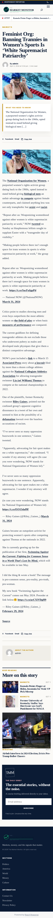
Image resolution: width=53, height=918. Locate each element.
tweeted (36, 223)
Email (17, 139)
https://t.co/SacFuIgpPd (22, 290)
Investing (7, 750)
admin (15, 64)
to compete (27, 198)
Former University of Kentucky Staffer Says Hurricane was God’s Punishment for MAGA (32, 704)
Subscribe (29, 808)
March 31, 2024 (11, 301)
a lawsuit (40, 362)
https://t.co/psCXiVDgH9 (32, 599)
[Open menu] (48, 9)
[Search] (41, 9)
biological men (32, 193)
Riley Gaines (20, 401)
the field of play (23, 320)
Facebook (9, 139)
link (30, 358)
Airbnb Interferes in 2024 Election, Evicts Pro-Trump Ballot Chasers (26, 755)
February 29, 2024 (12, 611)
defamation (8, 419)
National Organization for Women (26, 180)
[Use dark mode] (47, 2)
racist (44, 207)
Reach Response (32, 915)
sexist (32, 207)
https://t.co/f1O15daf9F (15, 509)
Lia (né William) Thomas (27, 380)
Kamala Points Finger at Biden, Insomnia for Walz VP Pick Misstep (32, 18)
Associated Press (11, 362)
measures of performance (16, 324)
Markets (7, 27)
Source (6, 621)
